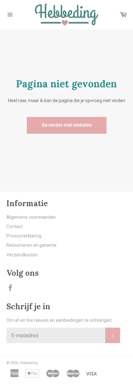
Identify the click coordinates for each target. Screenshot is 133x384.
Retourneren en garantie (31, 245)
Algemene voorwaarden (31, 217)
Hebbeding (29, 363)
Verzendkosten (22, 254)
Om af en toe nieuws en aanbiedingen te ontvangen (59, 320)
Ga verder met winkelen (67, 125)
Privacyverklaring (23, 235)
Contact (14, 226)
